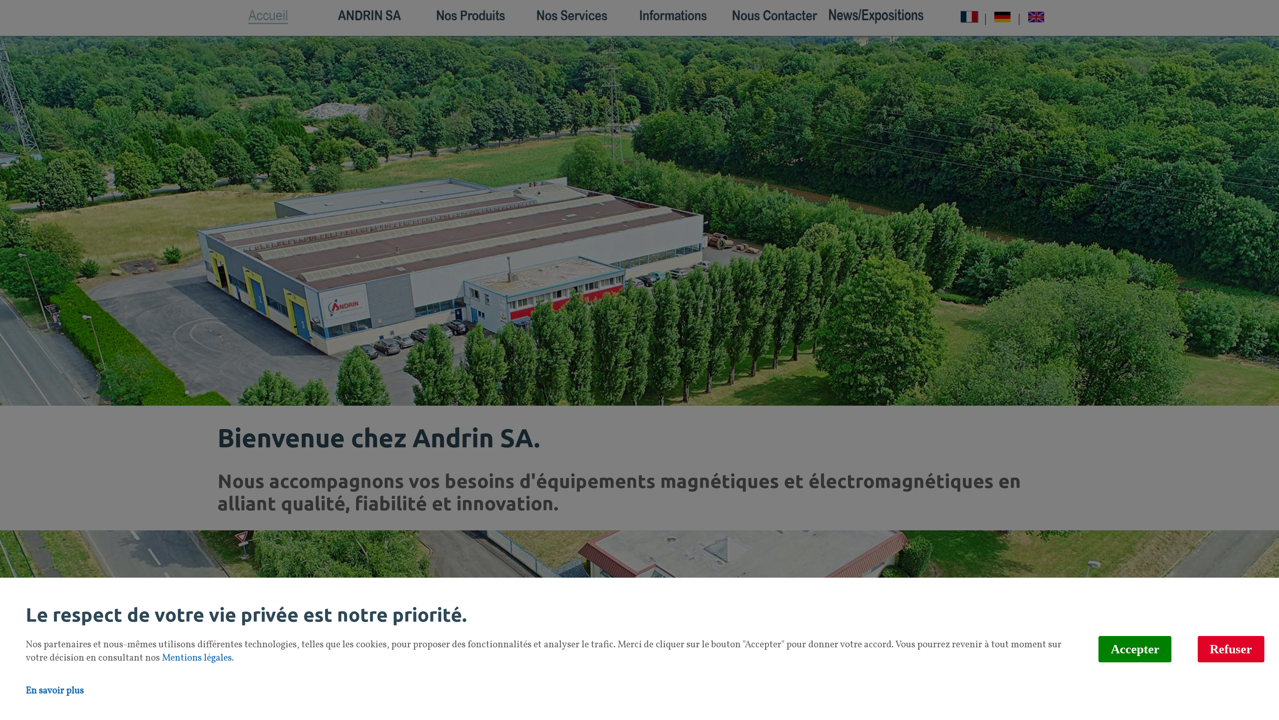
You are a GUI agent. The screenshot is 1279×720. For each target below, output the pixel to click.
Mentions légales (197, 658)
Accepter (1135, 649)
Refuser (1231, 649)
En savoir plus (55, 691)
